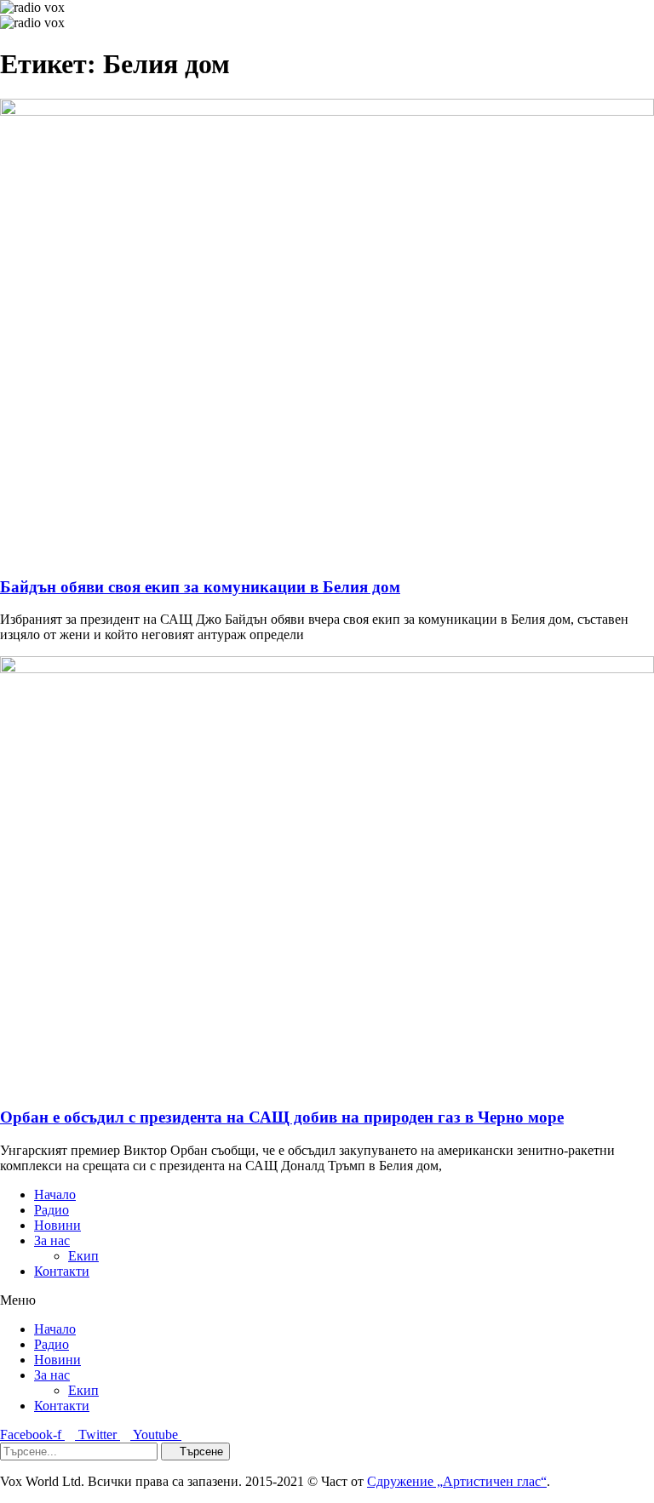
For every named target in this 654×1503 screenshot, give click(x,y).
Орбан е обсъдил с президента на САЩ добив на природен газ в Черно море (282, 1117)
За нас (52, 1240)
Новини (57, 1225)
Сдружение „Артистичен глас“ (457, 1481)
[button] (327, 1300)
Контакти (61, 1271)
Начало (55, 1194)
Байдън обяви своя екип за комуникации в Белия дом (200, 587)
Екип (83, 1256)
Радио (51, 1210)
